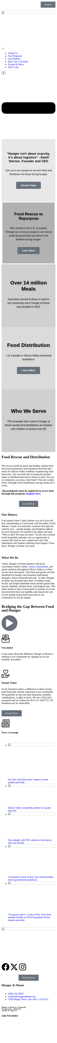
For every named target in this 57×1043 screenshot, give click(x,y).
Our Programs (15, 56)
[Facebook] (6, 967)
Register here (33, 493)
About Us (13, 53)
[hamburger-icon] (3, 48)
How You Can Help (18, 61)
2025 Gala (13, 67)
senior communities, (39, 566)
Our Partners (14, 58)
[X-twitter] (14, 967)
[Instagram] (23, 967)
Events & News (16, 64)
